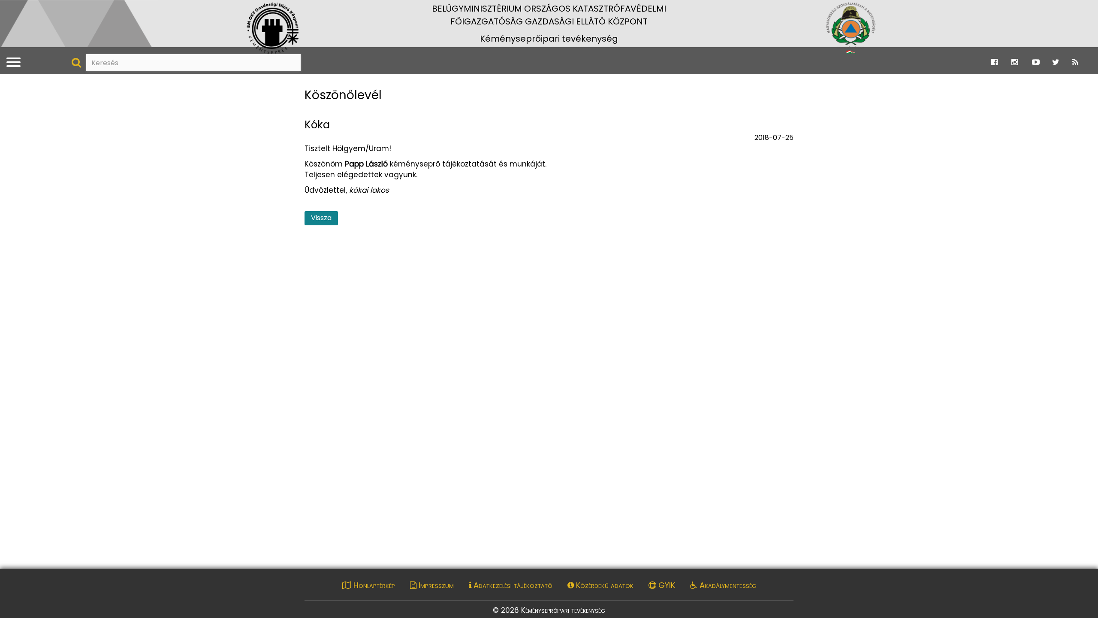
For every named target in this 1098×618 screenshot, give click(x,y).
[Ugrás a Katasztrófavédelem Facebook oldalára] (994, 62)
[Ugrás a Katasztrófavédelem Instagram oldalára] (1014, 62)
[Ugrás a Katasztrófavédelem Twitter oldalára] (1055, 62)
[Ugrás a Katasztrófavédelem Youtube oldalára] (1036, 62)
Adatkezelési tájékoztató (511, 585)
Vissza (321, 218)
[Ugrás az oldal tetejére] (310, 82)
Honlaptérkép (373, 585)
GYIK (665, 585)
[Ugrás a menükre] (5, 9)
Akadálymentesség (726, 585)
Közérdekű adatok (603, 585)
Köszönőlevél (343, 95)
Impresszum (435, 585)
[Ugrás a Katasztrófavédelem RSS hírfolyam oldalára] (1075, 62)
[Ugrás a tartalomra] (15, 9)
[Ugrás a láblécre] (24, 9)
